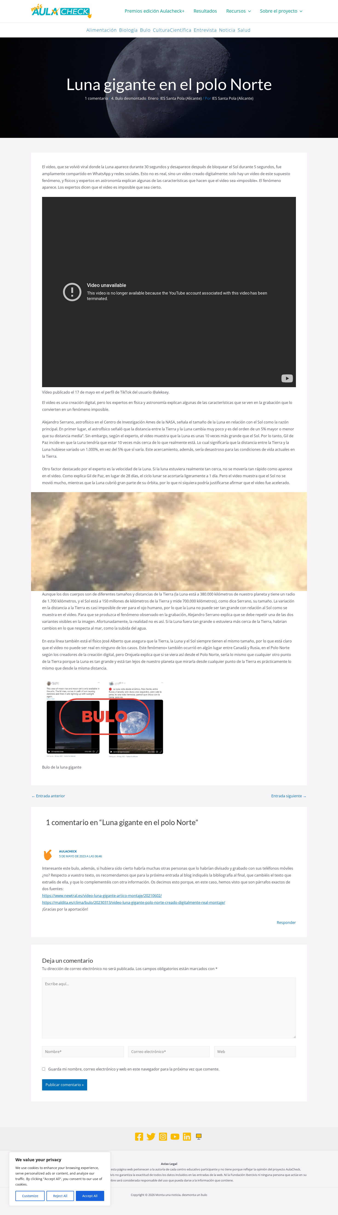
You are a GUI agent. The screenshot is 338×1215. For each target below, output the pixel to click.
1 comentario (96, 98)
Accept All (89, 1196)
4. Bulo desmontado (128, 98)
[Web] (198, 1136)
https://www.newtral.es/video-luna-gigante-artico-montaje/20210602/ (102, 895)
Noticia (227, 30)
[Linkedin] (187, 1136)
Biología (128, 30)
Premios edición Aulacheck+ (154, 11)
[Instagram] (163, 1136)
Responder (286, 922)
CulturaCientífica (172, 30)
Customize (30, 1196)
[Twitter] (151, 1136)
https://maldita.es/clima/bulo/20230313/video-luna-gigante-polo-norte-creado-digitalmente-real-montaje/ (133, 902)
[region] (59, 1179)
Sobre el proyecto (278, 11)
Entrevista (205, 30)
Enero (153, 98)
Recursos (236, 11)
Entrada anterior (48, 796)
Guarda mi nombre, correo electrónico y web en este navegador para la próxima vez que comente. (133, 1069)
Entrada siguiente (288, 796)
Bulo (145, 30)
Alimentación (101, 30)
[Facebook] (139, 1136)
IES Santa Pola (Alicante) (181, 98)
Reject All (60, 1196)
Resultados (205, 11)
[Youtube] (175, 1136)
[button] (248, 11)
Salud (244, 30)
